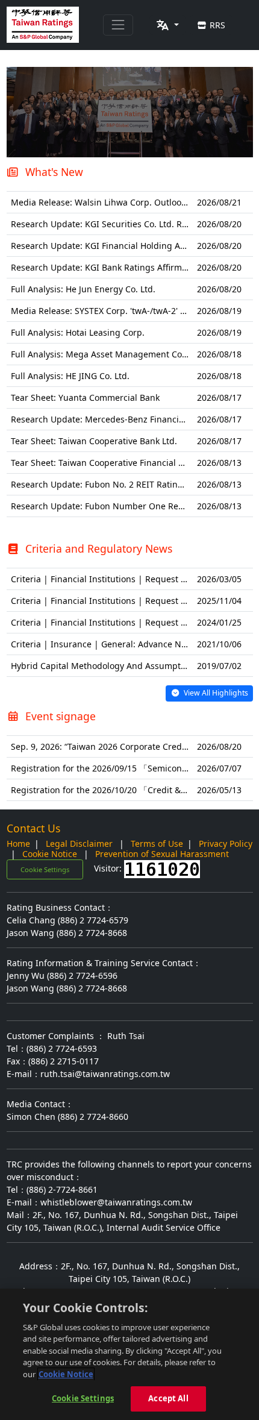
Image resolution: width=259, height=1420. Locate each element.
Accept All (168, 1398)
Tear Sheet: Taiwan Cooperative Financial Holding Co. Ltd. (127, 462)
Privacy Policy (225, 843)
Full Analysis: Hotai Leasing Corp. (78, 332)
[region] (129, 1354)
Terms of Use (157, 843)
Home (18, 843)
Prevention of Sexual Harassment (162, 853)
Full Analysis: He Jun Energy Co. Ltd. (83, 289)
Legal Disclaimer (79, 843)
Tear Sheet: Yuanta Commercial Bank (85, 397)
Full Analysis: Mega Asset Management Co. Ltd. (106, 354)
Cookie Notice (49, 853)
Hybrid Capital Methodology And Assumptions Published (125, 665)
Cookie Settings (44, 869)
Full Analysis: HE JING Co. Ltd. (70, 376)
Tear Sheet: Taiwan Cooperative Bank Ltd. (94, 441)
